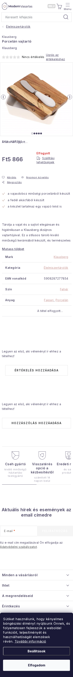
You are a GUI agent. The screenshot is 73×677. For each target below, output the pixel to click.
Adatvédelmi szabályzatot (18, 547)
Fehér (64, 289)
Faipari (49, 300)
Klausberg (9, 36)
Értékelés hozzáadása (37, 370)
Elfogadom (36, 665)
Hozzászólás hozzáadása (37, 423)
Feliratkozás (55, 531)
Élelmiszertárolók (56, 267)
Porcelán (62, 300)
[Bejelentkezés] (51, 6)
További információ (30, 641)
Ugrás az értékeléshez (55, 57)
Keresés (66, 17)
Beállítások (36, 651)
